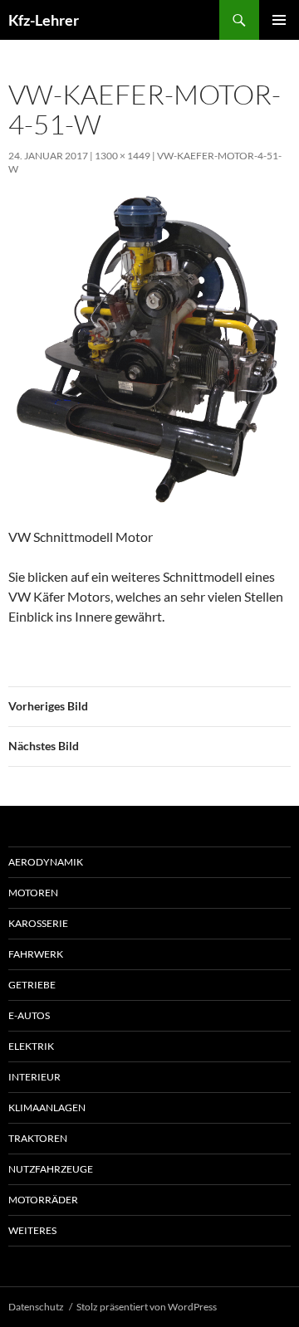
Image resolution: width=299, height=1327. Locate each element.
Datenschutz (36, 1306)
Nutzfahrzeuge (50, 1169)
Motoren (33, 892)
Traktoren (37, 1138)
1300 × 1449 (122, 155)
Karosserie (38, 923)
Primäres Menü (279, 20)
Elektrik (31, 1046)
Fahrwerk (35, 954)
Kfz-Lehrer (43, 20)
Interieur (34, 1077)
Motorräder (43, 1199)
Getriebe (32, 984)
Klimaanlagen (47, 1107)
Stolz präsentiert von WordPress (146, 1306)
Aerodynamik (45, 862)
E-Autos (29, 1015)
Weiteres (32, 1230)
